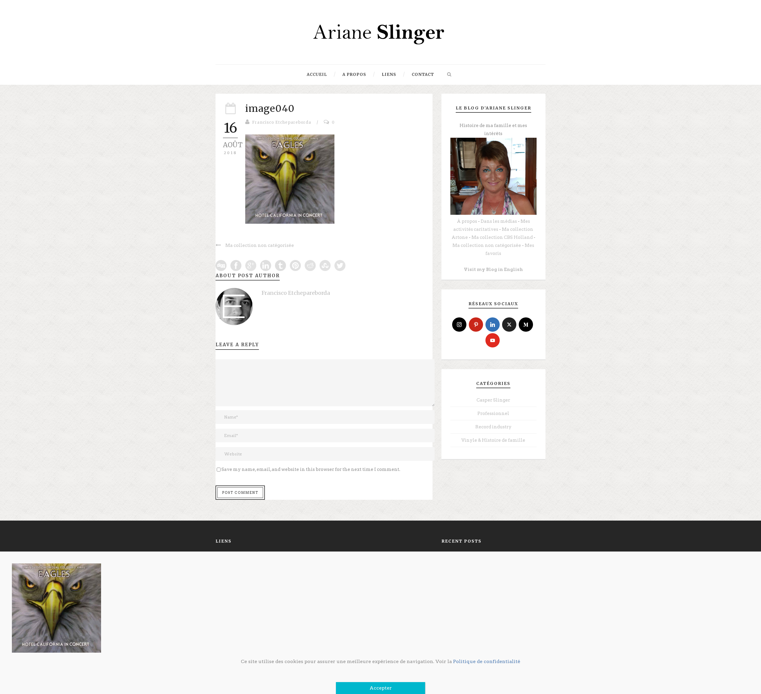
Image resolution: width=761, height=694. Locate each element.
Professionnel (493, 413)
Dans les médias (499, 221)
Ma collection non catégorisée (486, 245)
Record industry (493, 427)
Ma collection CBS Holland (502, 237)
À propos (467, 221)
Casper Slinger (493, 400)
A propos (354, 74)
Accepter (381, 688)
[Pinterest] (476, 324)
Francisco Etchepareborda (281, 122)
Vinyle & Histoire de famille (493, 440)
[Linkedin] (492, 324)
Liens (389, 74)
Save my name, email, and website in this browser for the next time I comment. (310, 469)
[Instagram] (459, 324)
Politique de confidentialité (486, 661)
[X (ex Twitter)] (509, 324)
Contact (423, 74)
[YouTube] (492, 340)
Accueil (317, 74)
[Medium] (526, 324)
